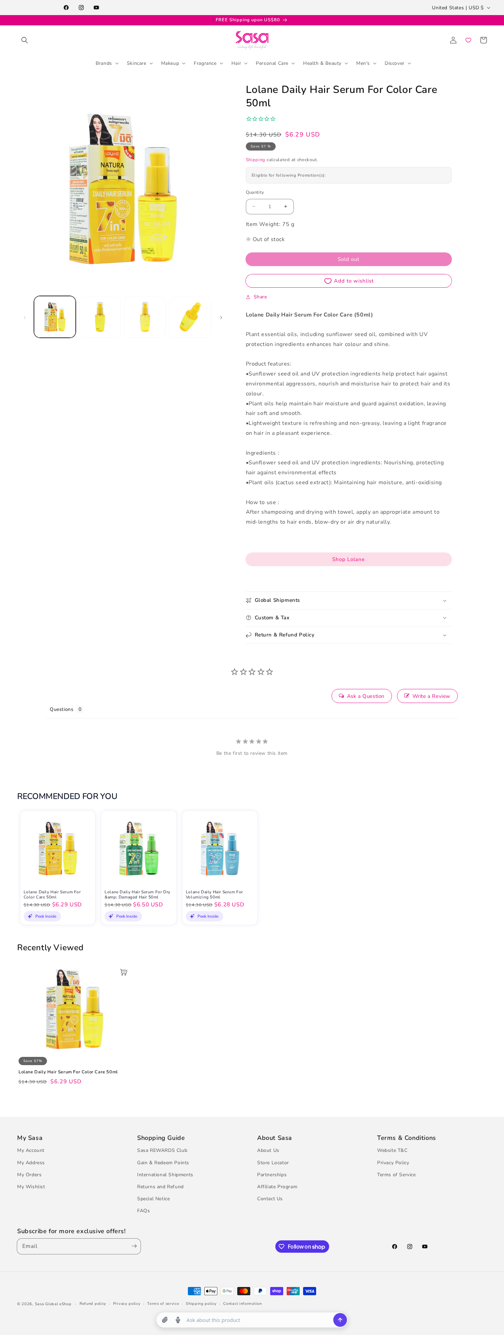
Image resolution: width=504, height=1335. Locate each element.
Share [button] (260, 297)
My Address (31, 1162)
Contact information (242, 1303)
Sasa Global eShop (53, 1304)
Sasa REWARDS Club (162, 1150)
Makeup (170, 63)
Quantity (255, 192)
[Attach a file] (164, 1319)
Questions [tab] (61, 709)
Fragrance (205, 63)
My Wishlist (31, 1186)
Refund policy (93, 1303)
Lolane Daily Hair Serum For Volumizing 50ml (214, 895)
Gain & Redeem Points (163, 1162)
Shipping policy (201, 1303)
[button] (24, 40)
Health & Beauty (322, 63)
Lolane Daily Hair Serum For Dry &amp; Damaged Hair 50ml (137, 895)
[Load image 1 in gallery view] (55, 317)
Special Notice (153, 1199)
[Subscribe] (132, 1246)
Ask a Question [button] (366, 696)
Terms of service (163, 1303)
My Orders (29, 1174)
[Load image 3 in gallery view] (145, 317)
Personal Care (272, 63)
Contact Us (270, 1199)
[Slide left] (24, 317)
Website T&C (392, 1150)
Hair (236, 63)
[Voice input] (177, 1319)
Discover (395, 63)
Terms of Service (396, 1174)
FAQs (143, 1211)
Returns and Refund (160, 1186)
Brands (104, 63)
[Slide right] (221, 317)
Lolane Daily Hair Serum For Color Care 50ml (52, 895)
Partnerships (272, 1174)
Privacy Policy (393, 1162)
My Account (31, 1150)
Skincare (136, 63)
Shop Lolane (348, 559)
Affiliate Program (277, 1186)
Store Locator (273, 1162)
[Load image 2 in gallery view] (100, 317)
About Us (268, 1150)
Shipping (256, 160)
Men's (363, 63)
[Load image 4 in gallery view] (190, 317)
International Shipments (165, 1174)
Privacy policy (127, 1303)
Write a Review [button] (431, 696)
